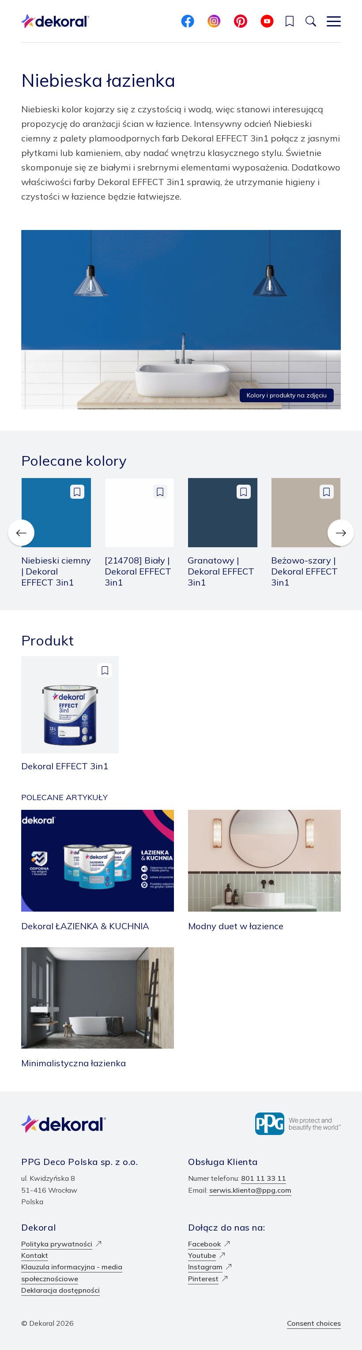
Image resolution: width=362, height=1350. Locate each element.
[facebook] (187, 21)
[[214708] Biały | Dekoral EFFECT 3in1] (140, 533)
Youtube (202, 1255)
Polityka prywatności (56, 1243)
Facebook (204, 1243)
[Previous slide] (21, 532)
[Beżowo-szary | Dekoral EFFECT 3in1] (306, 533)
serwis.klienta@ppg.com (250, 1190)
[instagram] (214, 21)
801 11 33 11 (263, 1178)
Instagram (205, 1266)
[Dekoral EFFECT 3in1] (70, 713)
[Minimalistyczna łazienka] (97, 1009)
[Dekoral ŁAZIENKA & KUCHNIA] (97, 871)
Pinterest (203, 1278)
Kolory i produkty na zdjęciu (287, 395)
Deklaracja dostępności (60, 1290)
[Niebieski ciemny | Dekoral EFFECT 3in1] (56, 533)
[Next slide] (341, 532)
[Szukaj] (310, 21)
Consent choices (314, 1323)
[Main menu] (334, 21)
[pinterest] (240, 21)
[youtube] (267, 21)
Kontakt (34, 1255)
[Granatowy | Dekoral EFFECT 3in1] (223, 533)
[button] (289, 21)
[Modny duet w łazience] (264, 871)
